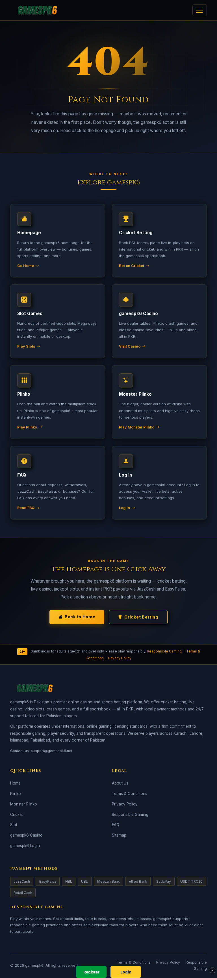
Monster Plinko (23, 804)
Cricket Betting (141, 617)
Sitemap (119, 835)
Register (91, 972)
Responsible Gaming (164, 651)
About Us (120, 783)
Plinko (15, 793)
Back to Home (80, 616)
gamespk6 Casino (26, 835)
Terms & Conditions (129, 793)
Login (125, 972)
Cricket (16, 814)
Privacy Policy (119, 658)
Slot (13, 824)
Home (15, 783)
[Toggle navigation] (199, 10)
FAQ (115, 824)
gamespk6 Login (25, 845)
